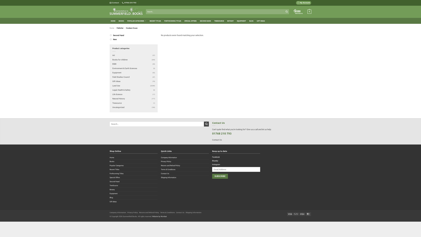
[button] (309, 11)
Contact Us (165, 174)
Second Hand (205, 21)
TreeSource (219, 21)
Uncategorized (118, 107)
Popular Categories (135, 21)
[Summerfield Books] (126, 11)
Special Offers (190, 21)
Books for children (120, 60)
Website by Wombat (159, 216)
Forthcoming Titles (172, 21)
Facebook (216, 157)
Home (113, 21)
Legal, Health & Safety (121, 90)
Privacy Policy (166, 161)
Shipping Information (168, 178)
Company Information (169, 158)
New (115, 39)
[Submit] (287, 12)
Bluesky (215, 161)
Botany (230, 21)
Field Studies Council (121, 77)
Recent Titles (155, 21)
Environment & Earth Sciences (124, 68)
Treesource (117, 103)
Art (113, 55)
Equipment (241, 21)
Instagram (216, 164)
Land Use (116, 86)
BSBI (114, 64)
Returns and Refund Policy (170, 166)
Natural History (118, 99)
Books (121, 21)
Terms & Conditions (168, 170)
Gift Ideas (261, 21)
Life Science (117, 94)
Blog (251, 21)
